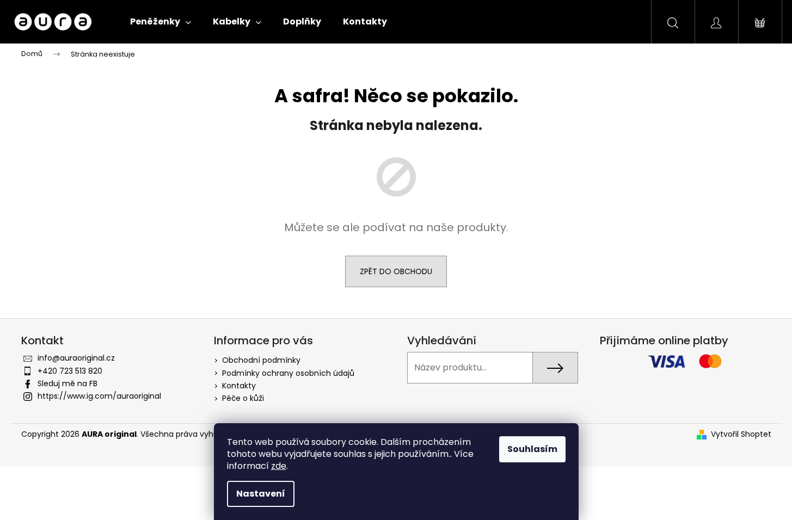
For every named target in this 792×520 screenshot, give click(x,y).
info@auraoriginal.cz (76, 357)
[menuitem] (160, 22)
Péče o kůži (243, 398)
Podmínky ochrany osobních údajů (288, 373)
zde (278, 466)
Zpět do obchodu (396, 271)
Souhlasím (532, 449)
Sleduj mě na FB (67, 383)
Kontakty (239, 385)
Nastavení (260, 493)
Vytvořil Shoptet (741, 434)
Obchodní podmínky (261, 360)
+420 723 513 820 (70, 371)
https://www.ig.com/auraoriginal (99, 396)
